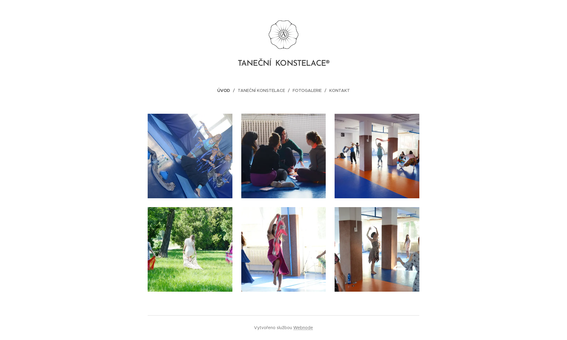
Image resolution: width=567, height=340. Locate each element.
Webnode (303, 327)
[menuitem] (226, 90)
